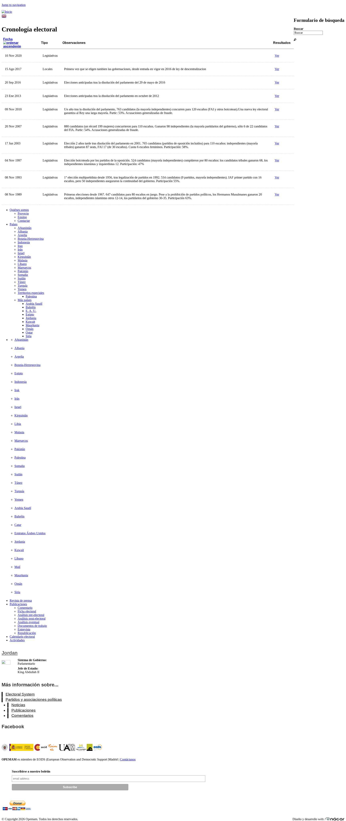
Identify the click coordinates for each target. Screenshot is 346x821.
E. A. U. (31, 311)
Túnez (22, 282)
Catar (17, 524)
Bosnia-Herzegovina (31, 238)
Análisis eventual (28, 622)
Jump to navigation (14, 5)
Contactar (24, 220)
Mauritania (32, 325)
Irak (16, 390)
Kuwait (30, 321)
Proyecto (23, 213)
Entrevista (24, 629)
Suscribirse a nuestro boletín (31, 771)
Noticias (18, 705)
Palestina (31, 296)
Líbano (22, 264)
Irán (20, 249)
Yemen (22, 289)
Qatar (29, 332)
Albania (23, 231)
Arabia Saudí (34, 303)
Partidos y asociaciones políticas (34, 699)
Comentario (25, 607)
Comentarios (22, 715)
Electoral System (20, 694)
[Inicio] (7, 11)
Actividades (17, 640)
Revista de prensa (21, 600)
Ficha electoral (27, 611)
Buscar (298, 28)
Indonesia (24, 242)
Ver (277, 55)
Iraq (20, 246)
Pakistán (23, 271)
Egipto (30, 314)
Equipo (22, 217)
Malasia (22, 260)
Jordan (10, 653)
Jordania (31, 318)
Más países (24, 300)
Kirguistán (24, 256)
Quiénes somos (19, 210)
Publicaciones (18, 604)
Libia (17, 424)
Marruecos (24, 267)
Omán (29, 329)
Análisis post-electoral (31, 618)
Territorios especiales (31, 293)
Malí (17, 567)
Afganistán (24, 228)
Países (13, 224)
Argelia (22, 235)
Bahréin (31, 307)
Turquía (22, 285)
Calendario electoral (22, 636)
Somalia (23, 274)
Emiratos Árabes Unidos (29, 533)
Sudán (22, 278)
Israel (21, 253)
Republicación (27, 633)
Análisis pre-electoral (31, 615)
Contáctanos (128, 759)
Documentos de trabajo (32, 625)
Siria (28, 336)
